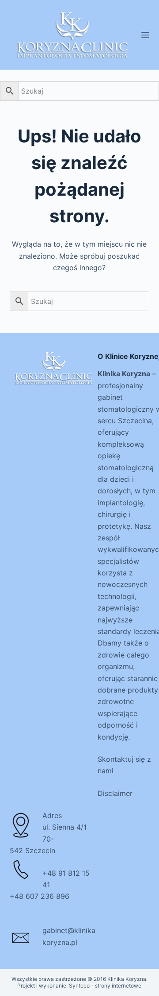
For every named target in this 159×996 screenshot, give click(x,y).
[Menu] (145, 35)
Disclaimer (115, 793)
